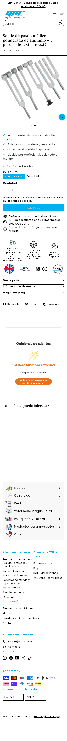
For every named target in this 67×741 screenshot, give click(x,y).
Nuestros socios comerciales (21, 618)
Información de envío (19, 286)
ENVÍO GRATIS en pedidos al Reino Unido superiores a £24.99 (33, 4)
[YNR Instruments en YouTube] (17, 658)
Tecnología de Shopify (47, 716)
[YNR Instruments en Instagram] (5, 658)
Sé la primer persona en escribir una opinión (33, 381)
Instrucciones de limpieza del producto (16, 573)
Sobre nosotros (43, 563)
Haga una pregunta (17, 293)
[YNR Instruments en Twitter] (23, 658)
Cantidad (10, 183)
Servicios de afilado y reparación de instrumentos (16, 583)
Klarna (7, 613)
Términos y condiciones (18, 608)
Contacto (9, 623)
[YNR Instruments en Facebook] (11, 658)
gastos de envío (39, 197)
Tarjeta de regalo (14, 592)
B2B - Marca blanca (46, 573)
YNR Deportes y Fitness (48, 578)
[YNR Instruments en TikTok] (29, 658)
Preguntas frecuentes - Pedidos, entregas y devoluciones (18, 563)
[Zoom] (62, 117)
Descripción (11, 280)
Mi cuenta (9, 597)
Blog (36, 568)
